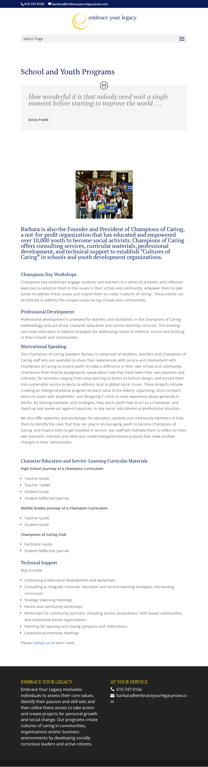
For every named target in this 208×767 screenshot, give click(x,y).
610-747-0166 (34, 4)
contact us (41, 642)
